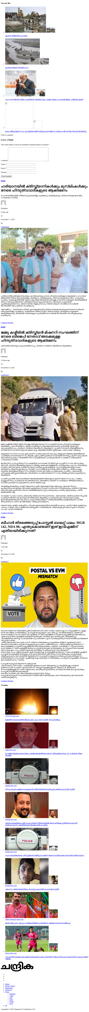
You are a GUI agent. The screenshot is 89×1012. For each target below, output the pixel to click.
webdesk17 (5, 561)
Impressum (9, 988)
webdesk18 (5, 227)
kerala (12, 1002)
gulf (11, 998)
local (11, 1004)
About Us (8, 990)
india (11, 1000)
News (7, 992)
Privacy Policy (10, 986)
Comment (4, 160)
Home (7, 984)
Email (3, 168)
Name (3, 164)
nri (6, 1005)
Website (3, 172)
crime (11, 996)
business (12, 994)
